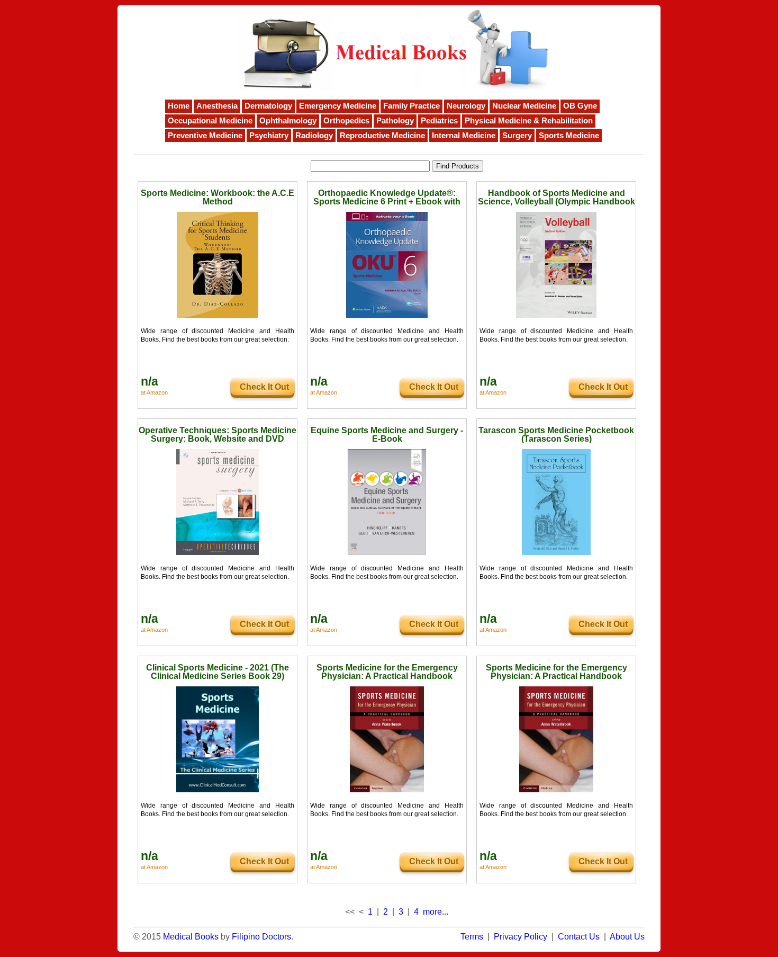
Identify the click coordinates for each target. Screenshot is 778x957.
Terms (471, 936)
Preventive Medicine (205, 135)
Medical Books (191, 936)
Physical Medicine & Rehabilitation (529, 121)
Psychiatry (268, 135)
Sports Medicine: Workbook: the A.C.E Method (217, 197)
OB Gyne (580, 106)
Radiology (314, 135)
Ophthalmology (287, 121)
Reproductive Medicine (382, 135)
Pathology (395, 121)
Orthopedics (346, 121)
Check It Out (264, 386)
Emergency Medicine (337, 106)
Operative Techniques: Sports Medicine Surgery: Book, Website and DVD (217, 434)
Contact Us (579, 936)
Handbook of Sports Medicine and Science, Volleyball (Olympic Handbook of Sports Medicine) (556, 201)
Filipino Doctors (261, 936)
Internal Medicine (463, 135)
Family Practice (411, 106)
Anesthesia (217, 106)
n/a (149, 381)
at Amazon (154, 392)
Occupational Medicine (210, 121)
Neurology (466, 106)
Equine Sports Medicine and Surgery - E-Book (387, 434)
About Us (627, 936)
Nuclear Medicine (524, 106)
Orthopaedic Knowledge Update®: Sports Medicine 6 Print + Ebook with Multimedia (386, 201)
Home (178, 106)
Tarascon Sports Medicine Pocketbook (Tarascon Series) (556, 434)
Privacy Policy (520, 936)
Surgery (517, 135)
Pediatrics (439, 121)
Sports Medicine (569, 135)
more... (435, 911)
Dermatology (268, 106)
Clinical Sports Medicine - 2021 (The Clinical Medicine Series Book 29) (217, 672)
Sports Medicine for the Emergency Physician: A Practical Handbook (387, 672)
